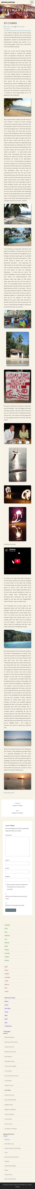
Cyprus (6, 1005)
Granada (7, 1161)
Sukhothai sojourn (9, 1037)
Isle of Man (7, 1008)
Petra (6, 1152)
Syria (6, 988)
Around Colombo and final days (13, 1148)
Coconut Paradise (9, 1114)
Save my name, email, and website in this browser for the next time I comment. (17, 887)
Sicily (6, 1022)
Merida (6, 1170)
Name (7, 860)
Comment (8, 835)
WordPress (23, 1184)
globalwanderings (8, 2)
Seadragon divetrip (10, 1061)
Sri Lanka (7, 953)
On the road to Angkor (10, 1066)
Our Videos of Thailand (11, 1129)
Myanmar (7, 942)
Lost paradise (8, 1071)
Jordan (6, 981)
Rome (6, 1019)
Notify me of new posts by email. (14, 905)
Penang (7, 950)
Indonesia (7, 935)
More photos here (9, 792)
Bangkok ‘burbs (9, 1104)
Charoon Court (8, 1124)
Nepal (6, 946)
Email (7, 868)
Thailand (7, 957)
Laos (6, 939)
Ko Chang (8, 1090)
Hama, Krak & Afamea (10, 1179)
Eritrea (6, 970)
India (6, 932)
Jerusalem (7, 977)
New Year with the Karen (11, 1042)
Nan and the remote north (11, 1076)
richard (18, 26)
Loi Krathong (8, 1080)
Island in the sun (9, 1085)
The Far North (8, 1119)
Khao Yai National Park (10, 1100)
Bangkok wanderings (10, 1109)
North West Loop (9, 1144)
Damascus (7, 1139)
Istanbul (7, 974)
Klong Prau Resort (9, 161)
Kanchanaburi (8, 1056)
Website (7, 876)
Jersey (6, 1012)
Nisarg (17, 1186)
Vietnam (7, 960)
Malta (6, 1015)
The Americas (8, 1026)
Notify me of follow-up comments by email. (16, 897)
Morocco (7, 984)
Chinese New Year (9, 1047)
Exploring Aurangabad (10, 1166)
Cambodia (7, 925)
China (6, 928)
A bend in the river (9, 1095)
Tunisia (6, 991)
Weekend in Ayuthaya (10, 1051)
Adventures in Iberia (10, 998)
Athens (6, 1001)
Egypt (6, 966)
